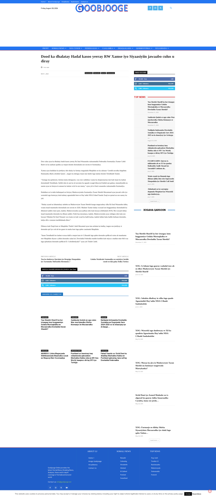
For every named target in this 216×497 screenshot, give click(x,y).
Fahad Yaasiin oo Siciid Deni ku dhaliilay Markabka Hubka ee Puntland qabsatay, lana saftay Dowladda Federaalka (114, 356)
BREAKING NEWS (76, 350)
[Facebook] (150, 8)
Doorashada (88, 73)
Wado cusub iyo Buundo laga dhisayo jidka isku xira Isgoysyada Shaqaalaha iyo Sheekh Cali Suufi (161, 178)
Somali (103, 73)
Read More (196, 494)
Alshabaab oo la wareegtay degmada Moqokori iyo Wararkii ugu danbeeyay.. (160, 191)
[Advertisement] (108, 29)
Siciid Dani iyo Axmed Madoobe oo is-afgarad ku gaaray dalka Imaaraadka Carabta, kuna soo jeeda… (152, 398)
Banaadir (103, 317)
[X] (160, 8)
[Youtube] (67, 488)
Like (125, 276)
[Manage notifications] (210, 491)
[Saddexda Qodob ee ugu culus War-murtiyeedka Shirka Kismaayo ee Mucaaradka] (85, 308)
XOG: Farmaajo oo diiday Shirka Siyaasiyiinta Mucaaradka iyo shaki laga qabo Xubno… (153, 430)
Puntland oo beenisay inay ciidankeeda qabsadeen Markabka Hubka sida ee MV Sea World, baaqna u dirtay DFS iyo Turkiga (84, 358)
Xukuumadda (110, 73)
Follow (124, 280)
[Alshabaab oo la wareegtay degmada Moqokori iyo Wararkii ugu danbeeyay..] (140, 192)
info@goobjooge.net (64, 482)
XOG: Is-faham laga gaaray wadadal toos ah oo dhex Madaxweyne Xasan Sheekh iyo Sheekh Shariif (154, 269)
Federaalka (97, 73)
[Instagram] (155, 8)
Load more (153, 201)
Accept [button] (188, 494)
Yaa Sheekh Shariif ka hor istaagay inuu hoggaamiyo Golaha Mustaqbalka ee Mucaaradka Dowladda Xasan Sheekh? (53, 324)
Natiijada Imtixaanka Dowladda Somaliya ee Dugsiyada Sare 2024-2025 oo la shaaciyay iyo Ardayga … (114, 323)
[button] (171, 8)
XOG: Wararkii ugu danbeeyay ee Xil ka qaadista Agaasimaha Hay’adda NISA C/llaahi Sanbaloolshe (153, 333)
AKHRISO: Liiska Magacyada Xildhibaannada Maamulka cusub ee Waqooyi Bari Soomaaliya (54, 355)
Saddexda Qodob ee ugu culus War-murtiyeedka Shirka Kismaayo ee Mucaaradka (83, 322)
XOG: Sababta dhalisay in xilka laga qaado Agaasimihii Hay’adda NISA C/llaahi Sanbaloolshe (154, 301)
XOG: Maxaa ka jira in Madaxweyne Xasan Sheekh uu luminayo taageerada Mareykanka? (154, 366)
